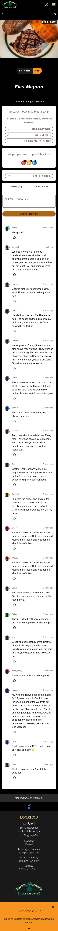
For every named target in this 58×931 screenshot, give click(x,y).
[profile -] (46, 4)
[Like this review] (15, 237)
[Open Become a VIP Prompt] (29, 928)
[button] (3, 14)
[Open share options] (55, 13)
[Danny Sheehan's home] (15, 4)
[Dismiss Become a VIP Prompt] (53, 907)
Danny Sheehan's (29, 888)
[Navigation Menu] (54, 4)
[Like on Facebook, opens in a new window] (29, 807)
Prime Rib (37, 712)
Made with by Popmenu (22, 798)
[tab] (15, 186)
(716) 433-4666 (29, 835)
